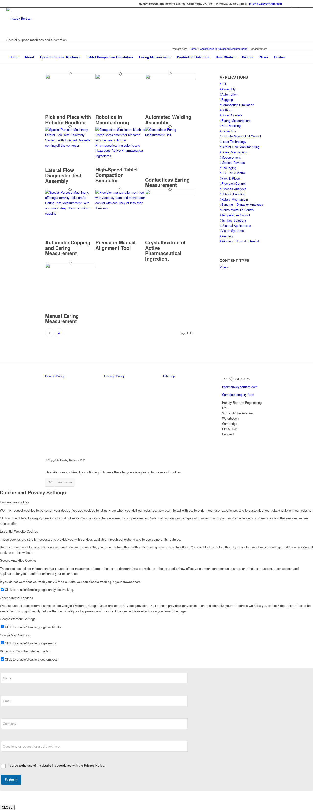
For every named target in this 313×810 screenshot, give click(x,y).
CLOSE (7, 807)
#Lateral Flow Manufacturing (239, 146)
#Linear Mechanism (233, 152)
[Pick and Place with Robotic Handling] (70, 77)
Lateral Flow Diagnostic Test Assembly (63, 175)
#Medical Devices (232, 162)
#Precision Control (233, 183)
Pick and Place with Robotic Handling (68, 119)
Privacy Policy (114, 376)
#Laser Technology (233, 141)
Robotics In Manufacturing (112, 119)
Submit (11, 779)
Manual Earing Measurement (62, 318)
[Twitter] (295, 3)
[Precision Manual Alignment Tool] (120, 208)
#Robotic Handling (232, 194)
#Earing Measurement (235, 120)
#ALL (223, 83)
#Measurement (230, 157)
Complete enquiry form (238, 394)
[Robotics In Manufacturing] (120, 77)
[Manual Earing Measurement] (70, 266)
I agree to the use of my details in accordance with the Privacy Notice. (57, 766)
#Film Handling (230, 125)
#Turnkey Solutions (233, 220)
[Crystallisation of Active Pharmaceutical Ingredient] (170, 193)
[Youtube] (303, 3)
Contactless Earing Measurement (167, 182)
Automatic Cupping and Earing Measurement (67, 248)
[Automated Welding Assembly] (170, 77)
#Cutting (225, 110)
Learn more (64, 482)
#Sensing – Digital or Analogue (241, 204)
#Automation (228, 94)
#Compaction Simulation (237, 105)
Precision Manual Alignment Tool (115, 245)
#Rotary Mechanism (234, 199)
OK (50, 482)
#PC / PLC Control (233, 173)
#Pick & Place (230, 178)
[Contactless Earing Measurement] (170, 134)
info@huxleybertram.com (265, 3)
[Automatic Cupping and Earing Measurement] (70, 213)
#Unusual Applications (235, 225)
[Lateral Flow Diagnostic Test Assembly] (70, 145)
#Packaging (228, 167)
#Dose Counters (231, 115)
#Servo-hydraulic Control (237, 209)
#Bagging (226, 99)
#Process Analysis (233, 188)
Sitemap (169, 376)
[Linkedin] (288, 3)
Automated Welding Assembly (168, 119)
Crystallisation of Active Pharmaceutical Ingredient (165, 250)
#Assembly (227, 89)
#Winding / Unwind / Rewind (239, 241)
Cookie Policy (55, 376)
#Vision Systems (232, 230)
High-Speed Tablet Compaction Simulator (116, 175)
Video (224, 267)
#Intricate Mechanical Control (240, 136)
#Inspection (228, 131)
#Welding (226, 236)
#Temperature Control (235, 215)
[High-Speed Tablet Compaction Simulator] (120, 155)
